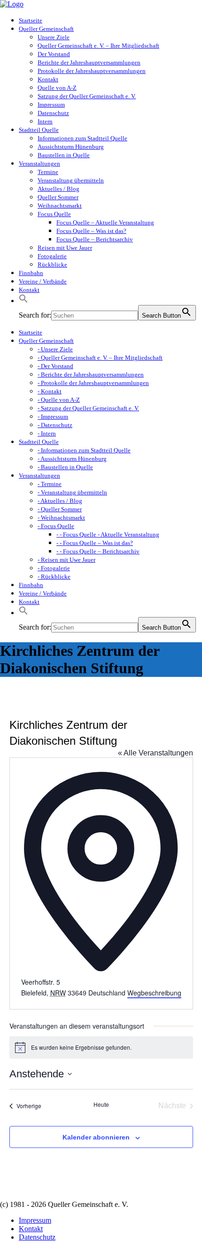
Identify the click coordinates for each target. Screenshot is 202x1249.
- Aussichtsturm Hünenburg (72, 458)
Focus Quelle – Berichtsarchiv (94, 239)
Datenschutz (53, 112)
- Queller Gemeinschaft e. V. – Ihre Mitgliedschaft (100, 357)
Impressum (51, 104)
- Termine (50, 483)
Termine (48, 171)
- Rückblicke (54, 576)
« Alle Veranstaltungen (155, 753)
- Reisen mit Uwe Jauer (66, 559)
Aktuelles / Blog (58, 188)
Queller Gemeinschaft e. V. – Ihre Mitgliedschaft (98, 45)
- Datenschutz (55, 424)
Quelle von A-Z (57, 87)
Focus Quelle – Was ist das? (91, 230)
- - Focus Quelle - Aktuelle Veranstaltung (107, 534)
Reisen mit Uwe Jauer (65, 247)
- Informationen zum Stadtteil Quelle (84, 450)
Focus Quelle (54, 214)
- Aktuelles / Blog (60, 500)
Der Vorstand (54, 54)
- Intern (47, 433)
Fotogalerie (52, 256)
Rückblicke (52, 264)
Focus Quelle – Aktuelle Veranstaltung (105, 222)
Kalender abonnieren (96, 1137)
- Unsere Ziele (55, 349)
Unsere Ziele (54, 37)
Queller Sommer (58, 197)
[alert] (101, 1047)
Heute (101, 1104)
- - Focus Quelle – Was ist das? (94, 542)
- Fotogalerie (54, 568)
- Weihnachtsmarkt (61, 517)
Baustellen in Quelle (64, 155)
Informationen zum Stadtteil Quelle (82, 138)
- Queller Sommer (60, 509)
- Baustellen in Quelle (65, 467)
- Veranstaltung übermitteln (72, 492)
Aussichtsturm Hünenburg (71, 146)
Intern (45, 121)
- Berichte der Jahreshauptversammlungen (91, 374)
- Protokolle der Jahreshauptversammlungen (93, 382)
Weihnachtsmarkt (60, 205)
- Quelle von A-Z (59, 399)
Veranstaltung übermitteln (71, 180)
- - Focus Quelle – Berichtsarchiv (98, 551)
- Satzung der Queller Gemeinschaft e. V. (88, 408)
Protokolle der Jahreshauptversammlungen (92, 70)
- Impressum (53, 416)
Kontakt (48, 79)
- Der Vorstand (55, 366)
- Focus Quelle (56, 526)
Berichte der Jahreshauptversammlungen (89, 62)
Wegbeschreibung (154, 992)
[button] (23, 301)
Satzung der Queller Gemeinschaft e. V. (87, 96)
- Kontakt (50, 391)
